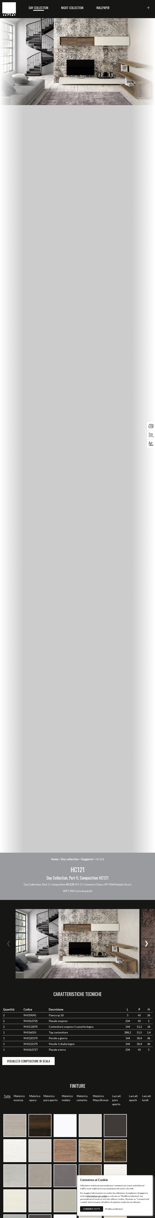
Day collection (38, 7)
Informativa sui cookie (96, 1196)
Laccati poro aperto (116, 1100)
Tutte (7, 1096)
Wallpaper (102, 7)
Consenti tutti (91, 1209)
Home (54, 859)
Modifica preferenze (114, 1209)
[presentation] (8, 944)
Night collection (72, 7)
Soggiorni (87, 859)
